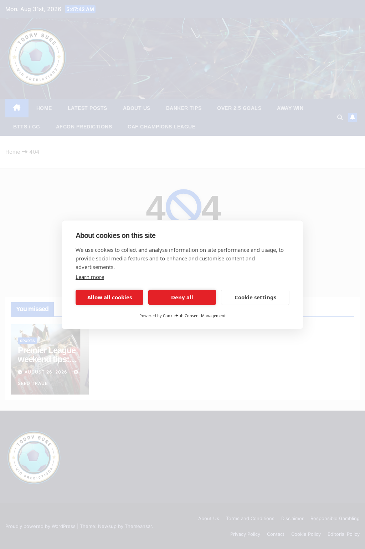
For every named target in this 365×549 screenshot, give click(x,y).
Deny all (182, 297)
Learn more (90, 276)
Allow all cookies (109, 297)
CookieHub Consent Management (194, 315)
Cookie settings (255, 297)
